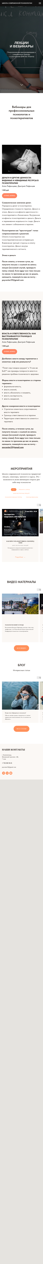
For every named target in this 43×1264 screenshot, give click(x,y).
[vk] (7, 773)
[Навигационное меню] (40, 3)
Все (14, 489)
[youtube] (10, 773)
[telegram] (3, 773)
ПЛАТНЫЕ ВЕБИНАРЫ (32, 497)
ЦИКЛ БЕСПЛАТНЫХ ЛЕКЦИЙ (21, 493)
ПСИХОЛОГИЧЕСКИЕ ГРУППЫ (13, 497)
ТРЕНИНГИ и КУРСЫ (24, 489)
